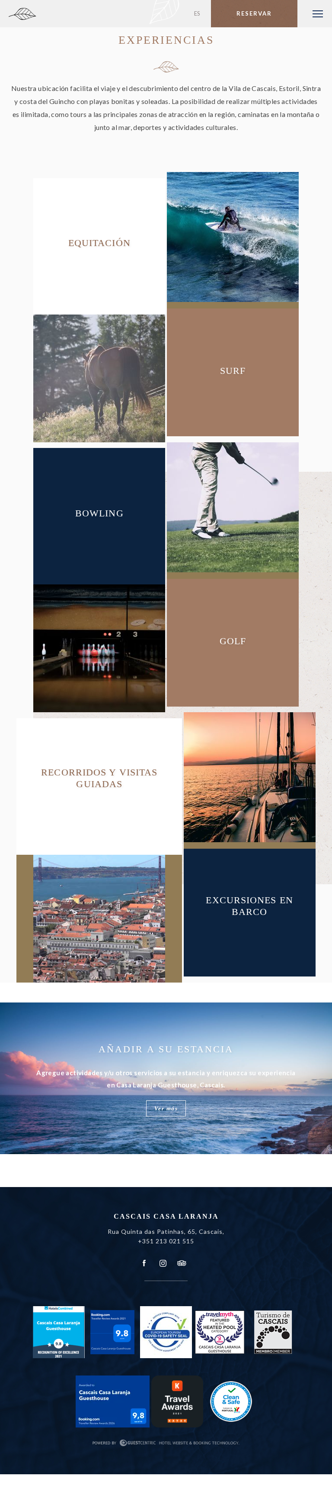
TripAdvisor (181, 1263)
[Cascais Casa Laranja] (57, 17)
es (197, 13)
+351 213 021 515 (166, 1241)
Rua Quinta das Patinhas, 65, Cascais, (166, 1231)
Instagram (163, 1263)
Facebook (144, 1263)
